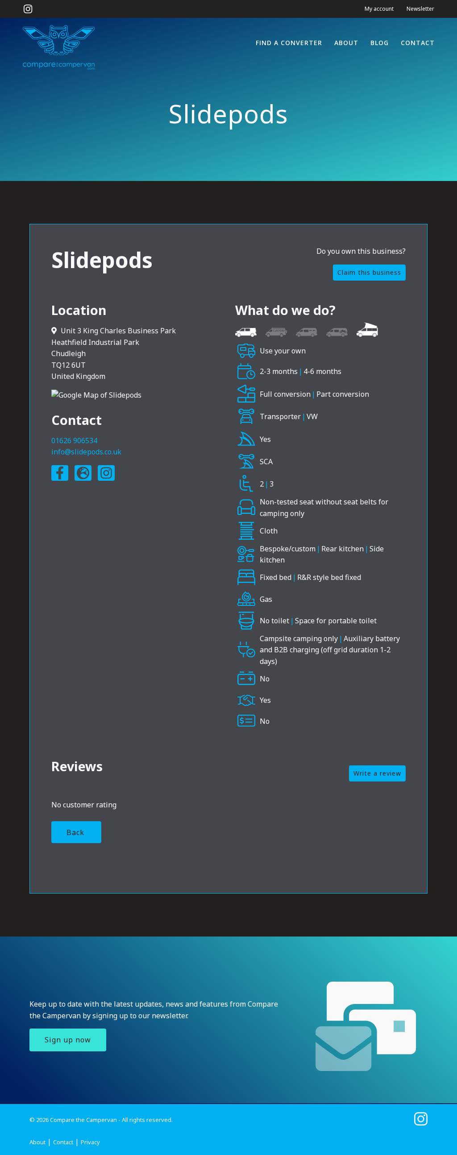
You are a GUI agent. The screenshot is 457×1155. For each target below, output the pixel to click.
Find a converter (289, 42)
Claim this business (369, 272)
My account (379, 9)
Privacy (90, 1142)
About (346, 42)
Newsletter (420, 9)
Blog (379, 42)
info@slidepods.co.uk (86, 452)
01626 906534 (74, 440)
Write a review (377, 773)
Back (75, 832)
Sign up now (68, 1040)
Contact (418, 42)
